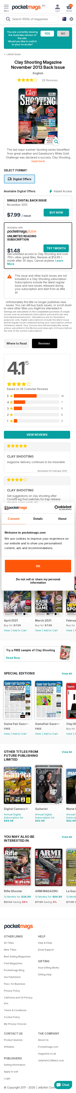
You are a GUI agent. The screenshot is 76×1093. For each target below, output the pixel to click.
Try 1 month (56, 248)
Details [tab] (38, 518)
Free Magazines (13, 963)
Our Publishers (12, 977)
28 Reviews (50, 80)
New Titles (10, 949)
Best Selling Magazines (17, 956)
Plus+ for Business (14, 983)
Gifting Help (45, 974)
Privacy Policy (12, 990)
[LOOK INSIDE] (38, 142)
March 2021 (43, 620)
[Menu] (6, 7)
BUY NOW (56, 212)
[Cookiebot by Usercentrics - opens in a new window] (55, 507)
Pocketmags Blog (14, 970)
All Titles (9, 942)
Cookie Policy (12, 1017)
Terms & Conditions (15, 1010)
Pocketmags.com (48, 1046)
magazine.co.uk (47, 1053)
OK (38, 566)
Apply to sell (11, 1071)
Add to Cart (19, 630)
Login (7, 1078)
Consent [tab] (13, 518)
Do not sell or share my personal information (38, 581)
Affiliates (9, 1046)
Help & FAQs (45, 942)
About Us (43, 1039)
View (7, 630)
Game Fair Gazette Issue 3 (17, 723)
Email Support (46, 949)
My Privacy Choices (15, 1023)
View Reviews (37, 434)
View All (67, 673)
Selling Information (14, 1064)
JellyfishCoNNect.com (51, 1060)
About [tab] (62, 518)
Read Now (13, 657)
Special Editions (19, 673)
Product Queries (13, 1039)
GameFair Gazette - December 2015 (48, 723)
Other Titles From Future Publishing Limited (21, 752)
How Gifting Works (48, 967)
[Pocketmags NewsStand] (25, 8)
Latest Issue (14, 54)
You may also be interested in (19, 837)
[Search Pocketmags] (8, 19)
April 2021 (11, 620)
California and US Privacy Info (18, 1000)
